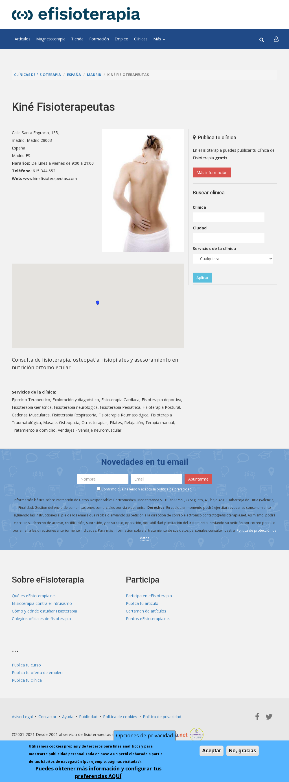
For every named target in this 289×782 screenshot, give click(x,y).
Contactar (47, 716)
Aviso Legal (22, 716)
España (74, 74)
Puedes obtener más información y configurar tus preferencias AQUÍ (98, 772)
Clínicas (141, 39)
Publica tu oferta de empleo (37, 672)
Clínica (199, 207)
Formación (99, 39)
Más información (211, 172)
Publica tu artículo (142, 603)
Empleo (121, 39)
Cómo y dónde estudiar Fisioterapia (44, 611)
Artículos (22, 39)
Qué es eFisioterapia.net (34, 595)
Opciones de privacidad (144, 735)
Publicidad (88, 716)
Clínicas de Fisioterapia (37, 74)
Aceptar (211, 750)
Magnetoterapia (50, 39)
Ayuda (67, 716)
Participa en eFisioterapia (149, 595)
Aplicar (202, 277)
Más (157, 39)
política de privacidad (174, 489)
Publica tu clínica (27, 680)
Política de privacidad (162, 716)
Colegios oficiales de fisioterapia (41, 618)
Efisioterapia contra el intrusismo (42, 603)
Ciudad (200, 228)
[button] (276, 39)
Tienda (77, 39)
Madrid (94, 74)
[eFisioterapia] (76, 14)
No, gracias (242, 750)
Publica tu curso (26, 665)
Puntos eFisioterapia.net (148, 618)
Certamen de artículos (146, 611)
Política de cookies (120, 716)
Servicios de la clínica (214, 248)
